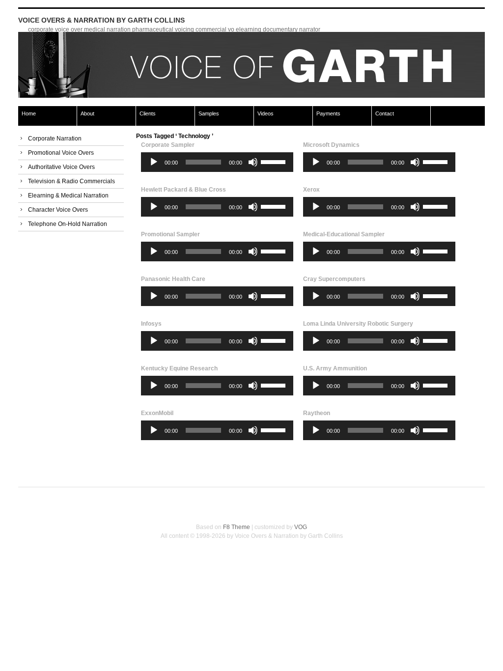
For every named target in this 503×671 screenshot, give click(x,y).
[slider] (274, 161)
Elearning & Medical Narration (68, 195)
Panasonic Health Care (173, 279)
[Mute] (253, 162)
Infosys (151, 323)
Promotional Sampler (170, 234)
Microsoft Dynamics (331, 144)
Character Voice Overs (58, 209)
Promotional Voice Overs (61, 152)
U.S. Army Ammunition (335, 368)
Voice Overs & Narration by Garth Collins (101, 20)
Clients (148, 113)
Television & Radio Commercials (71, 181)
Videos (265, 113)
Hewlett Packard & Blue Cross (183, 189)
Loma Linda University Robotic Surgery (358, 323)
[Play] (154, 162)
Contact (384, 113)
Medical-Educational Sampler (344, 234)
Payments (328, 113)
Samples (208, 113)
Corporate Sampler (168, 144)
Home (29, 113)
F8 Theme (236, 527)
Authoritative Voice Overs (61, 167)
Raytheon (316, 413)
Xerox (311, 189)
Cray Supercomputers (334, 279)
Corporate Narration (55, 138)
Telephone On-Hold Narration (67, 224)
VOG (300, 527)
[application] (217, 162)
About (87, 113)
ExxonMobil (157, 413)
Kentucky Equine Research (179, 368)
